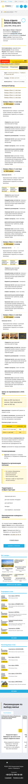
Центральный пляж (20, 578)
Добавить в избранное (14, 545)
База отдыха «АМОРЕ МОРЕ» (15, 681)
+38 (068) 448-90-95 (14, 78)
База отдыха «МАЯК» (14, 665)
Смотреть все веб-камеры (14, 584)
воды (10, 1)
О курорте (21, 1)
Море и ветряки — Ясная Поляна (7, 578)
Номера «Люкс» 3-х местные (12, 92)
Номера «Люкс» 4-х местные (12, 95)
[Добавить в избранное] (23, 20)
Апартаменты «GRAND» (14, 628)
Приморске (15, 31)
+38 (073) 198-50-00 (14, 775)
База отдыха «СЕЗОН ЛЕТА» (15, 673)
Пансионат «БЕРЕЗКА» (14, 612)
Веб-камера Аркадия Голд (7, 569)
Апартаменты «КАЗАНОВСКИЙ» (16, 649)
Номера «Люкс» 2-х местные (12, 90)
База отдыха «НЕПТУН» (14, 596)
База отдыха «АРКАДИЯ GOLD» (16, 604)
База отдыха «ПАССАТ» (14, 657)
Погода (4, 1)
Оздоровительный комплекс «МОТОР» (16, 621)
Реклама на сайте (18, 778)
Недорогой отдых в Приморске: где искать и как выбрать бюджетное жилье (11, 736)
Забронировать (5, 61)
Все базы (14, 638)
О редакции (8, 778)
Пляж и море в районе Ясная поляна (20, 567)
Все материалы (7, 713)
